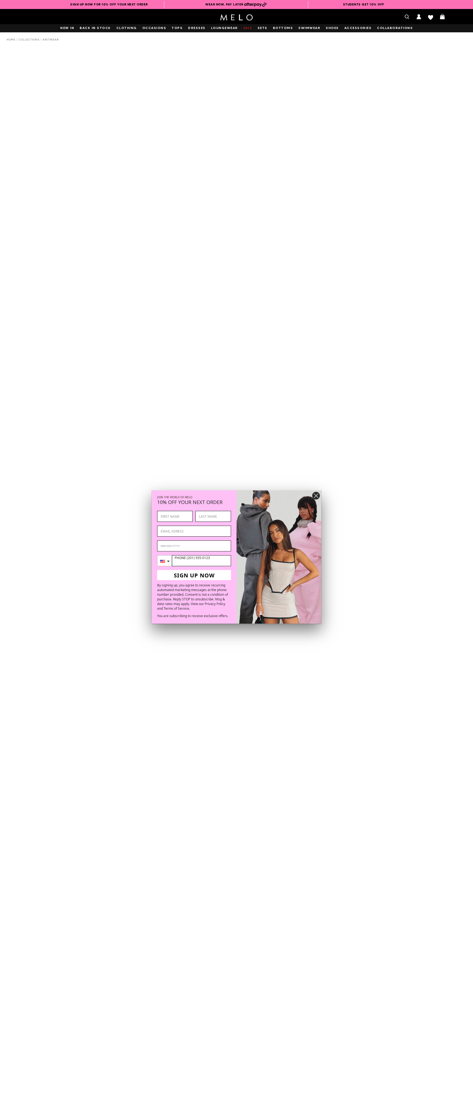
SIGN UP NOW (194, 575)
